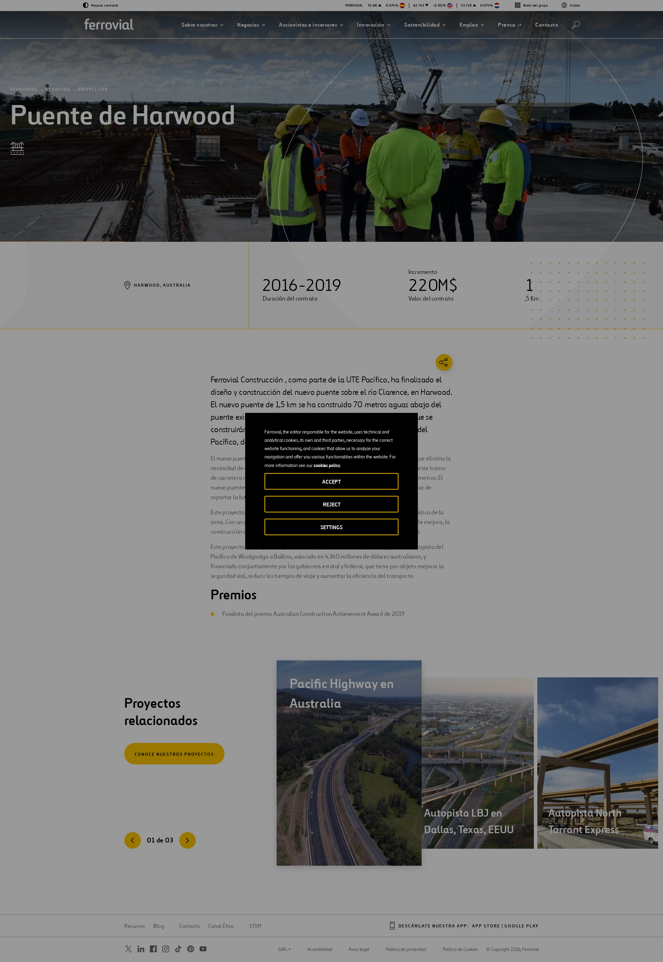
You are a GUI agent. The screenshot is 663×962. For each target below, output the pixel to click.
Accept (331, 481)
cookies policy (327, 465)
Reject (331, 504)
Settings (331, 527)
